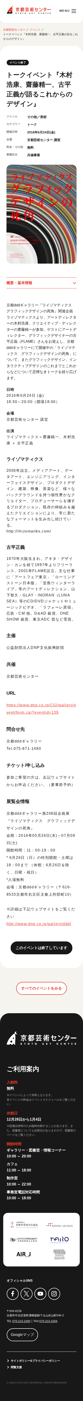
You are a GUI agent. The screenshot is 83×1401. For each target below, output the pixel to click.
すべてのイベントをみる (41, 988)
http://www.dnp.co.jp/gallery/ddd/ (38, 924)
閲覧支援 (16, 1367)
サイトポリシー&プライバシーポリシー (35, 1360)
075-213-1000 (21, 1321)
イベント (35, 29)
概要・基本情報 (19, 283)
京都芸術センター (29, 10)
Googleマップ (22, 1335)
